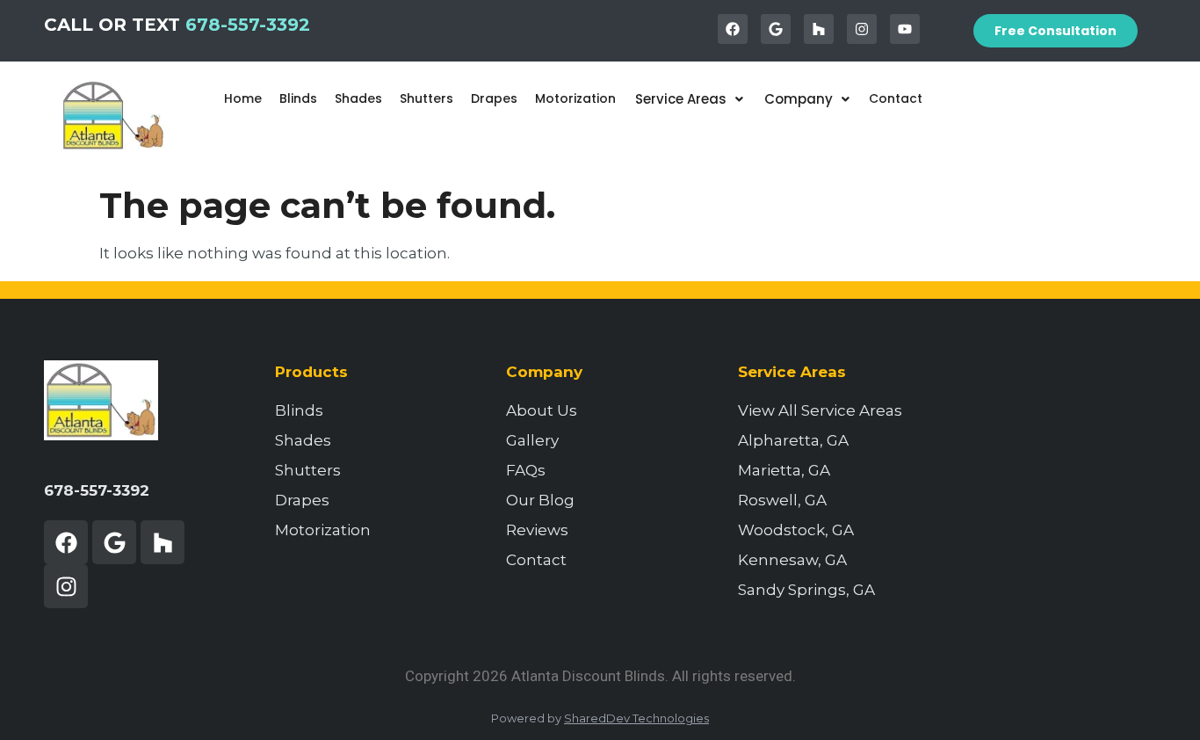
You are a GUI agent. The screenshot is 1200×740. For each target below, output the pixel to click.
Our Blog (540, 500)
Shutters (426, 98)
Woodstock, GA (796, 530)
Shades (358, 98)
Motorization (575, 98)
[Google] (776, 29)
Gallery (532, 440)
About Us (541, 410)
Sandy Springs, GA (806, 590)
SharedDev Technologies (636, 718)
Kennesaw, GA (792, 560)
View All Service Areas (820, 410)
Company (798, 99)
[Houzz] (819, 29)
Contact (895, 98)
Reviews (537, 530)
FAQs (526, 470)
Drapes (494, 98)
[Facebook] (733, 29)
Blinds (298, 98)
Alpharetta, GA (793, 440)
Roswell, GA (782, 500)
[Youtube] (905, 29)
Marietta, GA (784, 470)
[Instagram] (862, 29)
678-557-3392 (247, 24)
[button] (689, 99)
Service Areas (681, 99)
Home (243, 98)
